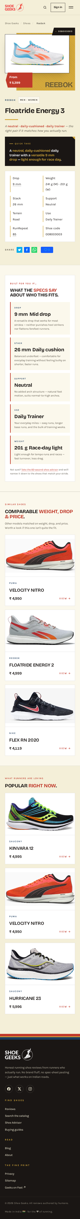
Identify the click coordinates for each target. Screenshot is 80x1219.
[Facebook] (9, 1089)
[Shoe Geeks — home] (14, 7)
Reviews (10, 1109)
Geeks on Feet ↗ (15, 1187)
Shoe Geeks (12, 23)
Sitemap (10, 1180)
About (9, 1155)
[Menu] (71, 7)
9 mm (17, 184)
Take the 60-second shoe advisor (39, 469)
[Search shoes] (45, 7)
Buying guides (14, 1129)
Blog (8, 1148)
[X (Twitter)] (19, 1089)
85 (14, 234)
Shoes (26, 23)
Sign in (58, 7)
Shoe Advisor (13, 1122)
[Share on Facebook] (27, 250)
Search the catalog (17, 1116)
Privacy (9, 1174)
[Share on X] (19, 250)
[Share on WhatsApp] (34, 250)
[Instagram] (30, 1089)
